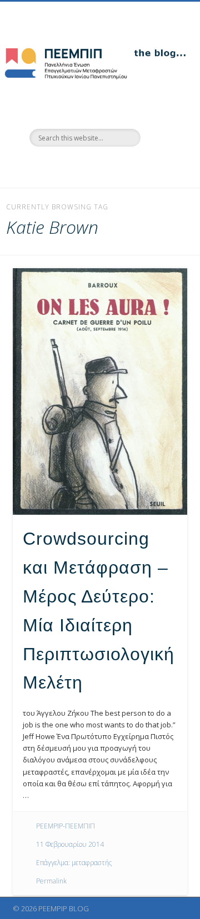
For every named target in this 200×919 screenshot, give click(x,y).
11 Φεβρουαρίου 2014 (70, 844)
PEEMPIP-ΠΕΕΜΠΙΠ (65, 826)
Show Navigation (161, 99)
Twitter (87, 165)
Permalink (51, 881)
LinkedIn (133, 165)
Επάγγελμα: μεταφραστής (74, 862)
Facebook (64, 165)
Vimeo (110, 165)
